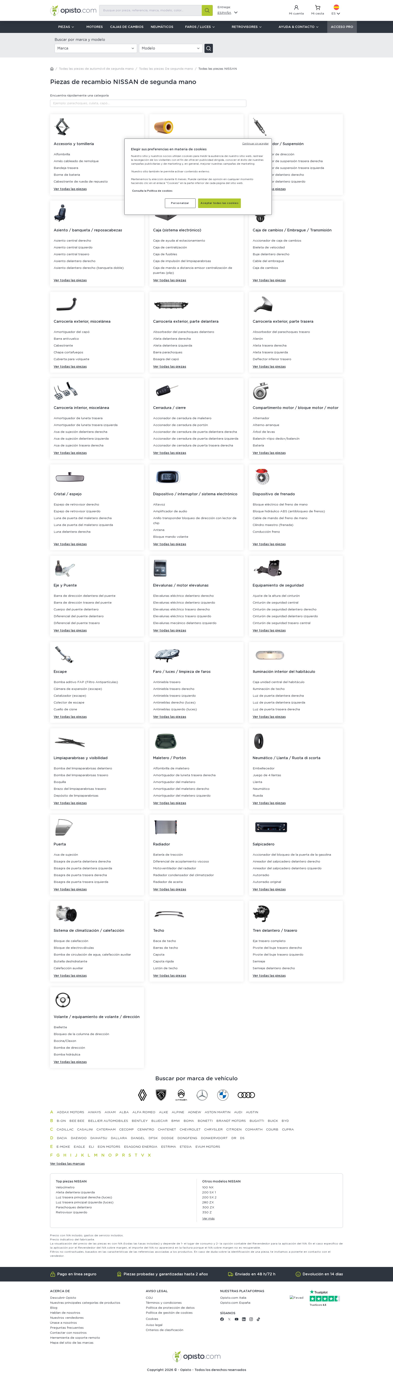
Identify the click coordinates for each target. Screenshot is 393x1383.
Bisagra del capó (166, 359)
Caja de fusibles (165, 254)
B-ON (61, 1121)
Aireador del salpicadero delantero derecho (286, 861)
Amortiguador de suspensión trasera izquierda (288, 168)
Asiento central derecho (72, 240)
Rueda (258, 795)
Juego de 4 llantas (267, 775)
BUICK (273, 1121)
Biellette (60, 1027)
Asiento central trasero (71, 254)
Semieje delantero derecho (274, 968)
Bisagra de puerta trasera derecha (80, 875)
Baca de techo (164, 941)
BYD (285, 1121)
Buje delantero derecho (271, 254)
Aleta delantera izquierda (172, 345)
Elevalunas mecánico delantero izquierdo (185, 623)
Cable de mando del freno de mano (280, 518)
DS (242, 1138)
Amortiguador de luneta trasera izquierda (86, 425)
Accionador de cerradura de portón (180, 425)
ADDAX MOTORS (70, 1112)
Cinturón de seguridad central (275, 602)
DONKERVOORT (214, 1138)
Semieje (259, 961)
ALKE (163, 1112)
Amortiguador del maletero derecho (181, 789)
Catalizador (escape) (70, 695)
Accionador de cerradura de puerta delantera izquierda (195, 438)
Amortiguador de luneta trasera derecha (184, 775)
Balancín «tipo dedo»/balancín (276, 438)
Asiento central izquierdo (73, 247)
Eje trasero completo (269, 941)
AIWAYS (94, 1112)
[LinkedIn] (244, 1320)
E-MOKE (63, 1146)
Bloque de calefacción (71, 941)
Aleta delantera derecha (172, 338)
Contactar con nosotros (68, 1332)
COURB (272, 1129)
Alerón (258, 338)
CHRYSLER (213, 1129)
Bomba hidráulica (67, 1054)
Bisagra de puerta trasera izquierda (81, 882)
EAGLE (79, 1146)
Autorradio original (267, 882)
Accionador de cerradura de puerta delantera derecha (195, 432)
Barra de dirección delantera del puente (85, 595)
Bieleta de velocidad (269, 247)
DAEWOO (79, 1138)
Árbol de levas (264, 432)
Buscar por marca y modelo (80, 40)
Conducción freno (266, 531)
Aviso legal (154, 1325)
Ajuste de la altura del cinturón (276, 595)
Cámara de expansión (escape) (78, 689)
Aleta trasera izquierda (270, 352)
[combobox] (156, 10)
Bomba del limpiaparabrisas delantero (83, 768)
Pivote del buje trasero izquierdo (278, 954)
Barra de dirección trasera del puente (83, 602)
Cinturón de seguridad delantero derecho (285, 609)
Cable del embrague (268, 261)
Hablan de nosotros (65, 1312)
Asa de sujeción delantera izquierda (81, 438)
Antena (158, 530)
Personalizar (180, 203)
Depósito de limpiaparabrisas (76, 795)
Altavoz (159, 504)
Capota (158, 954)
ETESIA (186, 1146)
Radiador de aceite (168, 882)
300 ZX (208, 1207)
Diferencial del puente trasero (77, 623)
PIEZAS (64, 27)
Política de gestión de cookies (169, 1312)
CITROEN (234, 1129)
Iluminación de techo (269, 689)
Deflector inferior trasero (272, 359)
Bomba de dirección (69, 1047)
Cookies (152, 1319)
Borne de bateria (67, 174)
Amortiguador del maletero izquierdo (182, 795)
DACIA (62, 1138)
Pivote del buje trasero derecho (277, 947)
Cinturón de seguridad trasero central (281, 623)
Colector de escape (69, 702)
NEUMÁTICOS (162, 27)
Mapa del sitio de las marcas (71, 1342)
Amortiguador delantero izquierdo (279, 181)
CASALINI (85, 1129)
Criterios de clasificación (164, 1330)
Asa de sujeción (66, 854)
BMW (175, 1121)
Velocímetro (65, 1187)
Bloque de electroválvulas (74, 947)
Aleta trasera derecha (270, 345)
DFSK (153, 1138)
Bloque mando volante (170, 536)
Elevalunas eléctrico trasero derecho (181, 609)
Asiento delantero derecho (75, 261)
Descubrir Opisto (63, 1297)
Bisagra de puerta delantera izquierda (83, 868)
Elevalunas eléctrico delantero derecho (183, 595)
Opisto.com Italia (233, 1297)
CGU (149, 1297)
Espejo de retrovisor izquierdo (77, 511)
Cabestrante (63, 345)
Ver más (208, 1218)
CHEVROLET (190, 1129)
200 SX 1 (209, 1192)
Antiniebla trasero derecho (173, 689)
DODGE (167, 1138)
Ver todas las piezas (70, 189)
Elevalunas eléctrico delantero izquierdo (184, 602)
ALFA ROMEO (143, 1112)
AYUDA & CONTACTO (297, 27)
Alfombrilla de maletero (171, 768)
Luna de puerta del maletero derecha (83, 518)
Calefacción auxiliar (68, 968)
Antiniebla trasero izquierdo (174, 695)
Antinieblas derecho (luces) (174, 702)
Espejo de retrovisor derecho (76, 504)
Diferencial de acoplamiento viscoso (181, 861)
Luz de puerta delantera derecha (278, 695)
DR (233, 1138)
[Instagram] (251, 1320)
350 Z (207, 1212)
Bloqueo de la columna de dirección (81, 1034)
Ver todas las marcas (67, 1163)
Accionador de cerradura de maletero (182, 418)
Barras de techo (165, 947)
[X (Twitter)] (229, 1320)
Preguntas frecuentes (67, 1327)
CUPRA (288, 1129)
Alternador (261, 418)
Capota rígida (163, 961)
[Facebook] (222, 1320)
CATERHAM (106, 1129)
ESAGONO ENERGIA (140, 1146)
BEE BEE (76, 1121)
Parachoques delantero (74, 1207)
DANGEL (138, 1138)
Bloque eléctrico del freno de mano (280, 504)
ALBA (124, 1112)
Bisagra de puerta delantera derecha (82, 861)
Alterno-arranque (266, 425)
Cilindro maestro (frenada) (273, 525)
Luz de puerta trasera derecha (276, 709)
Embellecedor (264, 768)
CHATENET (167, 1129)
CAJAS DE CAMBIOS (127, 27)
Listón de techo (165, 968)
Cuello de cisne (65, 709)
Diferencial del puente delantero (79, 616)
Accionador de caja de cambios (277, 240)
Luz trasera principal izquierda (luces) (84, 1202)
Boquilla (60, 782)
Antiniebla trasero (167, 682)
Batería (258, 445)
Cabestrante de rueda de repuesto (81, 181)
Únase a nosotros (63, 1322)
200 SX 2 (209, 1197)
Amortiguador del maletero (174, 782)
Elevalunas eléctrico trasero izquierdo (182, 616)
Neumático (261, 789)
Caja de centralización (170, 247)
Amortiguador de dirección (273, 154)
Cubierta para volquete (71, 359)
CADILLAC (65, 1129)
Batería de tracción (168, 854)
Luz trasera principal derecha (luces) (84, 1197)
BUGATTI (256, 1121)
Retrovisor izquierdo (71, 1212)
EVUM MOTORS (207, 1146)
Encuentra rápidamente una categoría (79, 95)
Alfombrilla (62, 154)
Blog (53, 1307)
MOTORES (94, 27)
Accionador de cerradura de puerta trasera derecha (193, 445)
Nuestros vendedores (67, 1317)
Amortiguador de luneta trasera (78, 418)
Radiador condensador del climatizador (183, 875)
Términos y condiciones (164, 1302)
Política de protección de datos (170, 1307)
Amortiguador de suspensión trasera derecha (288, 161)
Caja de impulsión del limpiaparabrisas (182, 261)
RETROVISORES (245, 27)
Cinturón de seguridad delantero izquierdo (285, 616)
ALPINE (178, 1112)
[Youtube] (236, 1320)
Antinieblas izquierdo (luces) (175, 709)
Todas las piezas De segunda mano (166, 68)
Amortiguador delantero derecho (278, 174)
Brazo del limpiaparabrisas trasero (80, 789)
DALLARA (119, 1138)
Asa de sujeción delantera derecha (80, 432)
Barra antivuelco (66, 338)
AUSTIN (252, 1112)
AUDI (238, 1112)
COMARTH (253, 1129)
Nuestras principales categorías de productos (85, 1302)
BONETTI (205, 1121)
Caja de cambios (265, 268)
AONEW (194, 1112)
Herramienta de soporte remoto (75, 1337)
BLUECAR (159, 1121)
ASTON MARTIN (217, 1112)
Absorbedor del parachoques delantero (183, 332)
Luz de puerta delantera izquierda (279, 702)
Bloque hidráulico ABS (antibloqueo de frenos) (289, 511)
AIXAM (110, 1112)
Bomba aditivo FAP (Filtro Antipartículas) (86, 682)
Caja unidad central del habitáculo (279, 682)
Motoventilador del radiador (174, 868)
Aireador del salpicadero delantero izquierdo (287, 868)
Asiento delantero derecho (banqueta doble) (89, 268)
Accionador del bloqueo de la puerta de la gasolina (292, 854)
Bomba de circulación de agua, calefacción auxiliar (92, 954)
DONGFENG (187, 1138)
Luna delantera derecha (72, 531)
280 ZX (208, 1202)
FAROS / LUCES (198, 27)
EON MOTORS (109, 1146)
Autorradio (261, 875)
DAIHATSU (98, 1138)
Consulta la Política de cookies (152, 191)
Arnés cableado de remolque (76, 161)
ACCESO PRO (342, 27)
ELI (91, 1146)
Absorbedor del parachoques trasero (281, 332)
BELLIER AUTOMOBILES (108, 1121)
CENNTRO (145, 1129)
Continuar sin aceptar (255, 144)
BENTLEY (140, 1121)
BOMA (189, 1121)
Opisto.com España (235, 1302)
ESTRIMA (168, 1146)
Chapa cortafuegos (68, 352)
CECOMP (126, 1129)
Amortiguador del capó (72, 332)
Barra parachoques (167, 352)
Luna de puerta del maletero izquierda (83, 525)
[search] (207, 10)
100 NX (208, 1187)
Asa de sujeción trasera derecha (78, 445)
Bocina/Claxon (65, 1041)
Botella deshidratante (70, 961)
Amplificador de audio (170, 511)
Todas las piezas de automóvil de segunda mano (96, 68)
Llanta (257, 782)
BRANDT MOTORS (231, 1121)
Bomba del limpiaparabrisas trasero (81, 775)
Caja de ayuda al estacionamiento (179, 240)
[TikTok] (258, 1320)
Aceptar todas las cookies (219, 203)
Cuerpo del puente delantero (76, 609)
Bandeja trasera (66, 168)
